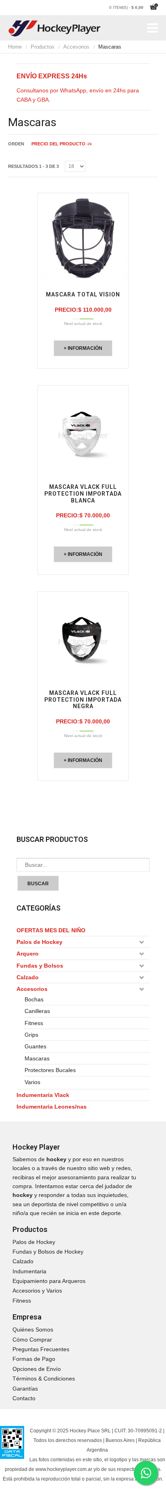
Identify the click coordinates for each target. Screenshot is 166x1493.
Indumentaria (29, 1271)
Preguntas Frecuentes (40, 1349)
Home (15, 47)
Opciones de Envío (36, 1369)
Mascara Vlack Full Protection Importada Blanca (83, 494)
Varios (32, 1082)
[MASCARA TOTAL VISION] (83, 238)
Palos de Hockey (39, 942)
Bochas (34, 999)
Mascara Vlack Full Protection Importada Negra (83, 700)
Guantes (35, 1046)
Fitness (34, 1023)
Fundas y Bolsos (40, 965)
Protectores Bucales (50, 1070)
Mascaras (37, 1058)
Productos (42, 47)
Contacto (23, 1398)
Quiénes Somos (32, 1329)
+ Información (83, 348)
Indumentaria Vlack (43, 1095)
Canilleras (37, 1011)
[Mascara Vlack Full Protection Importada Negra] (83, 637)
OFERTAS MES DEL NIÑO (51, 930)
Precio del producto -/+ (61, 143)
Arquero (28, 953)
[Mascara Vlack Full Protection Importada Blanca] (83, 431)
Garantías (25, 1388)
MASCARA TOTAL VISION (83, 294)
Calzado (28, 977)
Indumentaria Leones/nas (52, 1106)
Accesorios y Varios (37, 1290)
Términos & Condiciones (43, 1378)
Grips (31, 1034)
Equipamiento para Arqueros (48, 1281)
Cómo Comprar (32, 1339)
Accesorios (76, 47)
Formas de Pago (33, 1359)
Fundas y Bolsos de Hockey (47, 1251)
